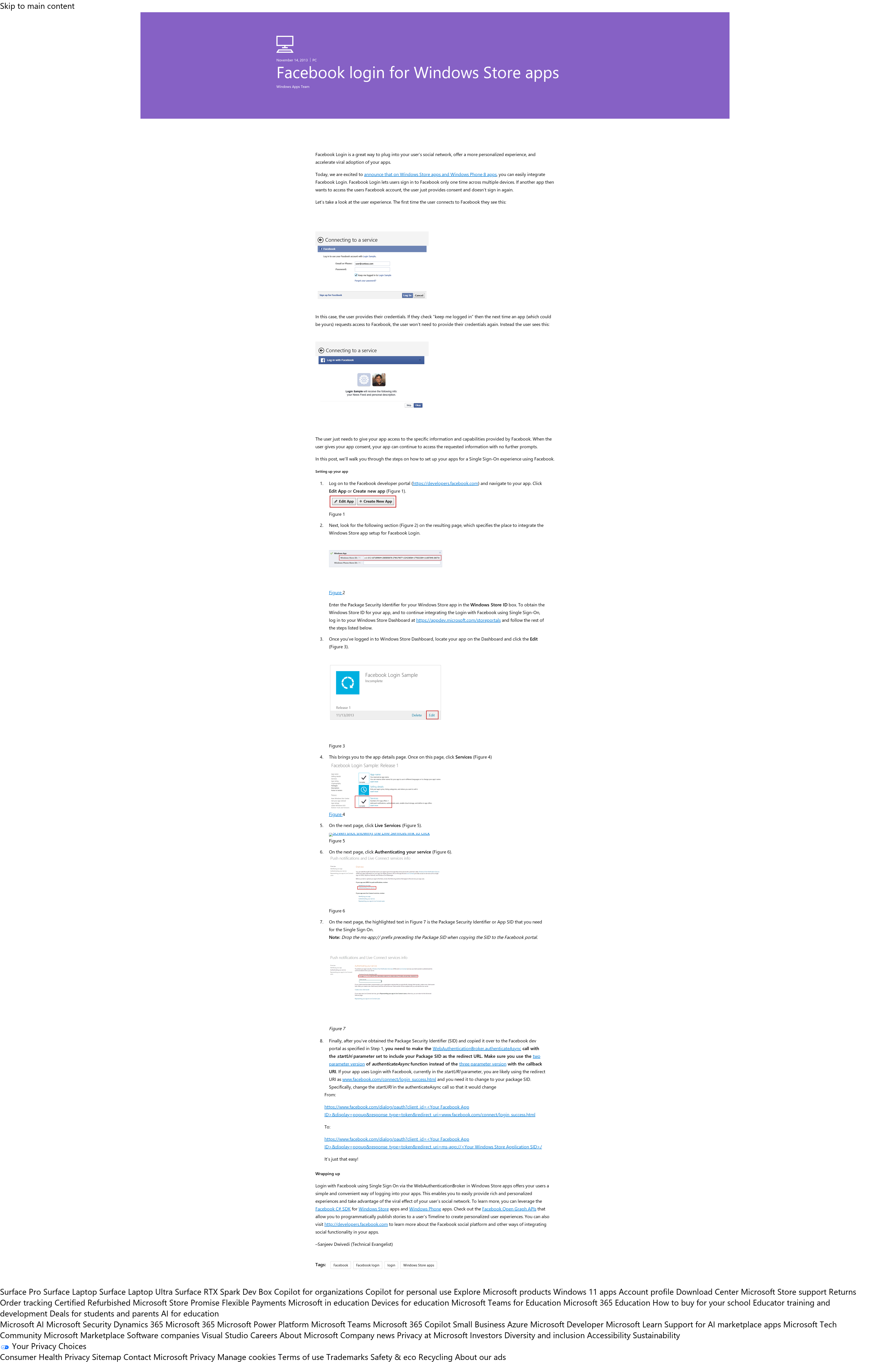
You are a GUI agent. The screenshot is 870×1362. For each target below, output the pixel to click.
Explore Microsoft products (502, 1291)
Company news (367, 1334)
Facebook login (367, 1265)
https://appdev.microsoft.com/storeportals (458, 620)
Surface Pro (20, 1291)
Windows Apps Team (292, 86)
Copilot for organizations (318, 1291)
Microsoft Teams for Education (506, 1302)
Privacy (203, 1356)
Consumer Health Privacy (45, 1356)
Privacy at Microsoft (432, 1334)
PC (314, 59)
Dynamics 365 (138, 1324)
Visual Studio (225, 1334)
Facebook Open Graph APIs (509, 1208)
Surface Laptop (70, 1291)
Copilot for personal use (408, 1291)
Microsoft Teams (341, 1324)
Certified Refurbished (92, 1302)
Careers (263, 1334)
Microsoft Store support (783, 1291)
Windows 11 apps (584, 1291)
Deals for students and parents (104, 1313)
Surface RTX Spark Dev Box (223, 1291)
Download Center (707, 1291)
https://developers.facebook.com (445, 483)
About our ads (480, 1356)
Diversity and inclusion (544, 1334)
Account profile (646, 1291)
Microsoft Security (78, 1324)
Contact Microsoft (155, 1356)
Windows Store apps (418, 1265)
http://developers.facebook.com (356, 1224)
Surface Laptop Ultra (136, 1291)
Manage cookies (246, 1356)
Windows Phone (425, 1208)
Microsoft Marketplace (84, 1334)
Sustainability (656, 1334)
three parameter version (482, 1064)
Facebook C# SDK (333, 1208)
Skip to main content (37, 5)
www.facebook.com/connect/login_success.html (389, 1079)
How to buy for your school (701, 1302)
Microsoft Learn (634, 1324)
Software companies (163, 1334)
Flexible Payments (254, 1302)
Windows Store (374, 1208)
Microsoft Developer (567, 1324)
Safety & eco (393, 1356)
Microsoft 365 (190, 1324)
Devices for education (410, 1302)
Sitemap (106, 1356)
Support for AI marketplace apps (722, 1324)
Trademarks (347, 1356)
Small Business (479, 1324)
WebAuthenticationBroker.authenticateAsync (477, 1048)
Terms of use (301, 1356)
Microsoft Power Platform (263, 1324)
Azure (517, 1324)
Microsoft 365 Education (606, 1302)
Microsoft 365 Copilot (412, 1324)
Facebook (341, 1265)
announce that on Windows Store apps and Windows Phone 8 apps (430, 174)
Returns (842, 1291)
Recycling (435, 1356)
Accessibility (609, 1334)
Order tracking (26, 1302)
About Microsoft (309, 1334)
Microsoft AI (22, 1324)
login (391, 1265)
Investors (486, 1334)
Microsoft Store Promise (176, 1302)
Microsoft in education (328, 1302)
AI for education (190, 1313)
